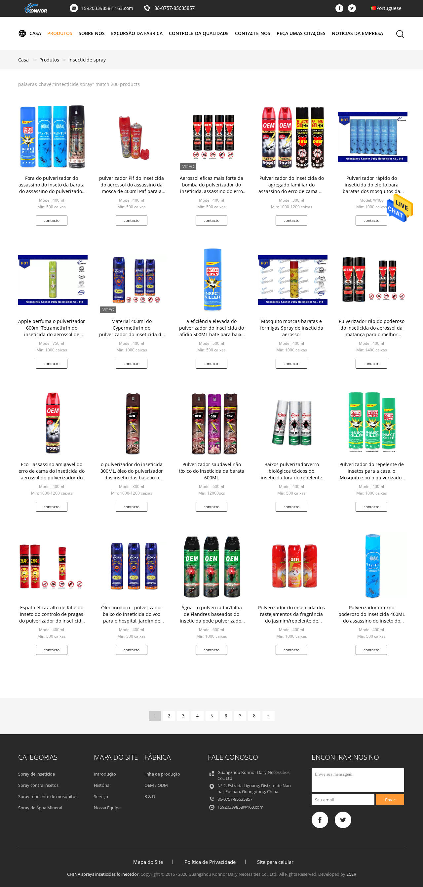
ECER (351, 874)
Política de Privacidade (210, 862)
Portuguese (389, 8)
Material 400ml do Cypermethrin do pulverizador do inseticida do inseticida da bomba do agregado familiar (131, 334)
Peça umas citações (301, 33)
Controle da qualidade (199, 33)
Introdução (105, 774)
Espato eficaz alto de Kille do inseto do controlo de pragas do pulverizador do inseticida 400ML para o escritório (51, 617)
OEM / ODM (156, 785)
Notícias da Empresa (357, 33)
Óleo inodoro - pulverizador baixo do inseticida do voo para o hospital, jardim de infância (131, 617)
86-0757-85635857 (174, 8)
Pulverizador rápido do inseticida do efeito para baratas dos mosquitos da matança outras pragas (371, 188)
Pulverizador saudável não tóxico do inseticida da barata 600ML (211, 471)
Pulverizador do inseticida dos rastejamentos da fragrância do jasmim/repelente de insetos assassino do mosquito (291, 620)
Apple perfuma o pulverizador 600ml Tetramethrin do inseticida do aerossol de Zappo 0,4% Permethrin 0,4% (51, 331)
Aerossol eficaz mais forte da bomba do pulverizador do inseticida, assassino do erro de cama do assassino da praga (211, 191)
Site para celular (275, 862)
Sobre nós (92, 33)
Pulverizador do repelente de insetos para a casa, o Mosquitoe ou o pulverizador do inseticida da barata (371, 474)
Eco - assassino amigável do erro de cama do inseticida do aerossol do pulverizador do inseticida (52, 474)
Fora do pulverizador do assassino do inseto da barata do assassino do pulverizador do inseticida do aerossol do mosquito (52, 191)
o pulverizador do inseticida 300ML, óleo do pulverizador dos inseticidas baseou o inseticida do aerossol (131, 474)
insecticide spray (87, 60)
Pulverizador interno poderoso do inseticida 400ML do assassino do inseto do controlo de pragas (371, 617)
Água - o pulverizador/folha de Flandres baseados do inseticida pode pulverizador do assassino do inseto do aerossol (211, 620)
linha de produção (162, 774)
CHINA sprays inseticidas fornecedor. (103, 874)
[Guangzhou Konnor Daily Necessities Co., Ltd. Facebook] (341, 8)
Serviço (101, 796)
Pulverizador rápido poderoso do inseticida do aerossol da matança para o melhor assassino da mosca (371, 331)
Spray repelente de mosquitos (47, 796)
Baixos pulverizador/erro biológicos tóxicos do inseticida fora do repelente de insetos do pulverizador (291, 474)
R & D (149, 796)
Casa (35, 33)
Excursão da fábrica (137, 33)
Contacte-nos (252, 33)
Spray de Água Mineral (40, 808)
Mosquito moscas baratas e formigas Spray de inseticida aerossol (291, 328)
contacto (51, 220)
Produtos (59, 33)
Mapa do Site (148, 862)
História (101, 785)
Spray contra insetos (38, 785)
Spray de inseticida (36, 774)
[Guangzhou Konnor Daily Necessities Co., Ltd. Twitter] (353, 8)
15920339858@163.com (107, 8)
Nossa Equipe (107, 808)
